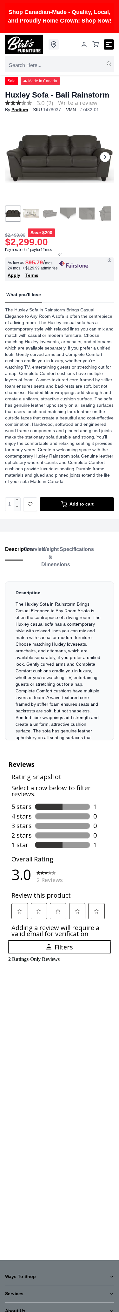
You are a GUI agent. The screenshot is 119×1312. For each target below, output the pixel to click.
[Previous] (14, 157)
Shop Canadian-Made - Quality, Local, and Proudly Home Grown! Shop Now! (59, 16)
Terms (31, 275)
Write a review (77, 102)
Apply (14, 275)
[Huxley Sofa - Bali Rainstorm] (59, 157)
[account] (84, 44)
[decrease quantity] (17, 507)
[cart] (95, 44)
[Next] (105, 157)
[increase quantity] (17, 500)
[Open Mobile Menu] (109, 44)
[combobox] (59, 65)
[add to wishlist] (30, 504)
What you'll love (23, 294)
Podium (19, 109)
